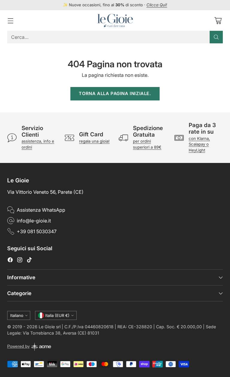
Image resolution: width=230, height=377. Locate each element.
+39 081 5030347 (37, 231)
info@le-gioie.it (34, 221)
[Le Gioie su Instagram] (19, 260)
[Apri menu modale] (10, 20)
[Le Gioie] (115, 20)
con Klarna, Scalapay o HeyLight (199, 144)
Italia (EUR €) (57, 315)
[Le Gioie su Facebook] (10, 260)
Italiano (16, 315)
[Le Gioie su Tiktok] (29, 260)
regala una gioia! (94, 141)
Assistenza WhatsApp (41, 210)
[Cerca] (216, 37)
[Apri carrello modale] (218, 20)
